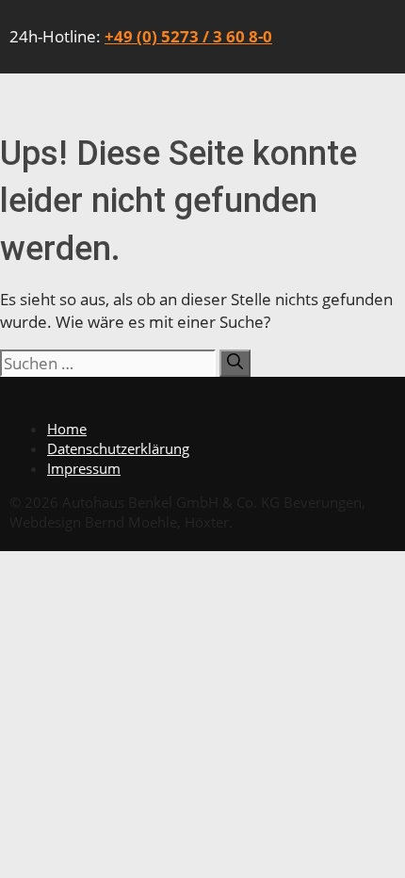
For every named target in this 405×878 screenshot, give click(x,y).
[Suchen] (235, 363)
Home (67, 428)
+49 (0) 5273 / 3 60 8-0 (188, 36)
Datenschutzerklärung (118, 448)
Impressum (84, 468)
